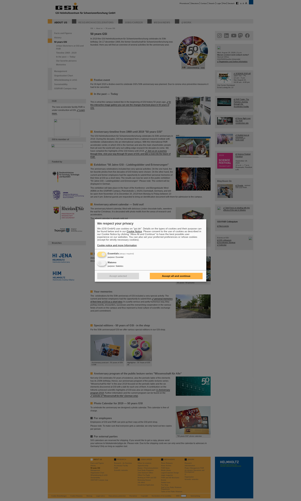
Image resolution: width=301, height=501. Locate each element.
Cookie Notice (134, 231)
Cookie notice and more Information (117, 245)
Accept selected (118, 276)
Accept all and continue (176, 276)
